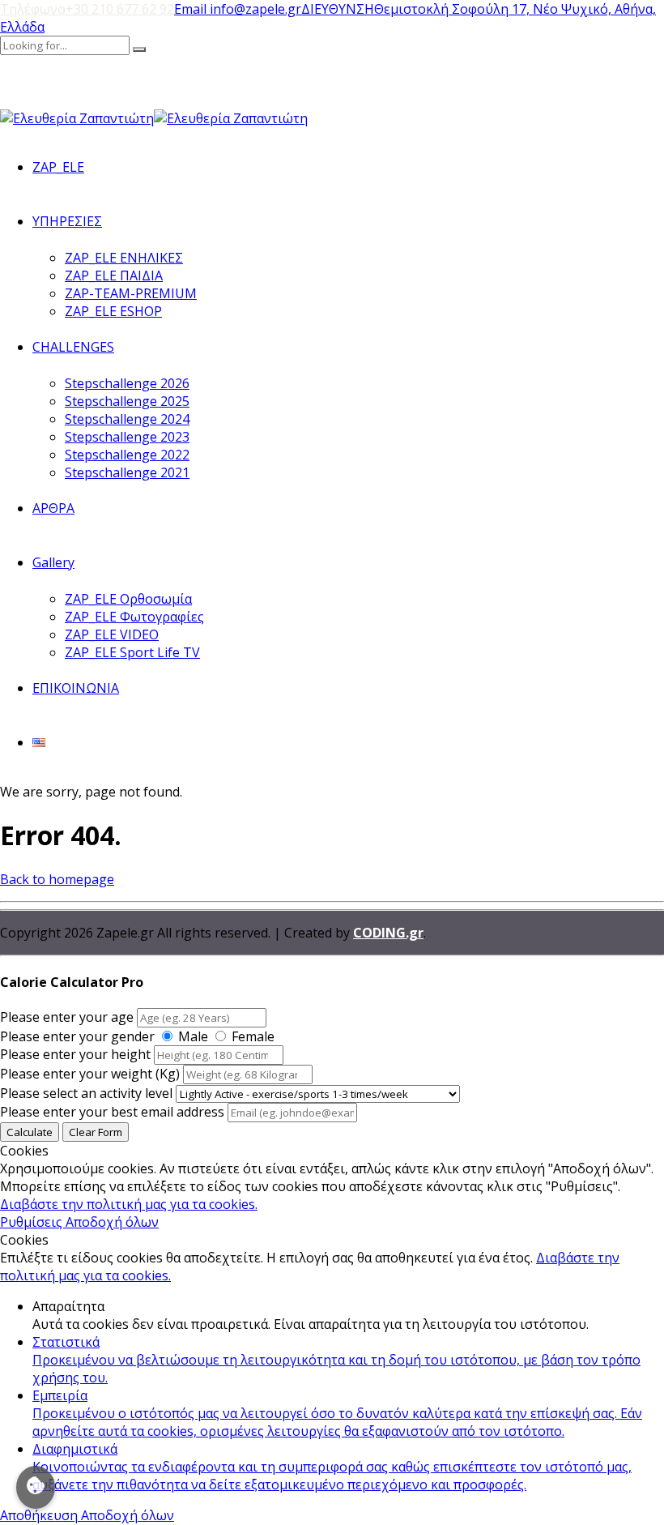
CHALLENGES (73, 347)
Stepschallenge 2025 (127, 401)
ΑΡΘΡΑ (53, 508)
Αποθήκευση (40, 1515)
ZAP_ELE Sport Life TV (132, 652)
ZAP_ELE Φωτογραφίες (134, 617)
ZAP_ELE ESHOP (113, 311)
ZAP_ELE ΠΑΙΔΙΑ (114, 275)
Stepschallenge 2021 (127, 472)
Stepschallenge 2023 (127, 437)
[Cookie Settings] (35, 1487)
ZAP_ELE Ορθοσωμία (128, 599)
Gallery (53, 562)
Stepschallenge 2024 (127, 419)
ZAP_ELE (58, 167)
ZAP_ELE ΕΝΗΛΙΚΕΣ (124, 258)
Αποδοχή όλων (112, 1222)
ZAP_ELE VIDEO (112, 634)
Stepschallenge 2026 (127, 383)
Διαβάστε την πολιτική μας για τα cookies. (129, 1204)
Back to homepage (57, 879)
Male (193, 1036)
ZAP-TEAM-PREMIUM (131, 293)
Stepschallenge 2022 (127, 454)
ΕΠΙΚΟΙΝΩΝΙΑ (75, 688)
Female (253, 1036)
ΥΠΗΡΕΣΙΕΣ (67, 221)
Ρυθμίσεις (33, 1222)
